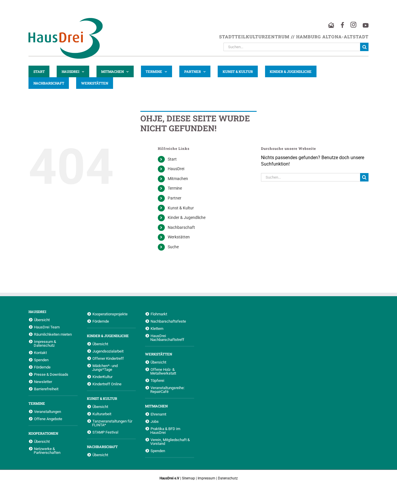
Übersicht (42, 320)
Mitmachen (178, 178)
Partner (174, 198)
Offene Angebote (48, 419)
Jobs (155, 421)
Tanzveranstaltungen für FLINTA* (112, 423)
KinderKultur (102, 377)
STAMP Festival (105, 432)
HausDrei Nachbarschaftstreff (167, 337)
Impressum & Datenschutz (45, 343)
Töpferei (157, 380)
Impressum (206, 478)
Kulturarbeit (101, 414)
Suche (173, 247)
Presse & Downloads (51, 374)
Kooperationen (43, 433)
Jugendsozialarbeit (108, 351)
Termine (175, 188)
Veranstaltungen (47, 411)
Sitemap (188, 478)
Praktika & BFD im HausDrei (165, 430)
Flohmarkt (159, 314)
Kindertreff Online (106, 384)
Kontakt (40, 352)
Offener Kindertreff (108, 358)
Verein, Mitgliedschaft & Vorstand (170, 441)
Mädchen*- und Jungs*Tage (105, 367)
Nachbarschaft (181, 227)
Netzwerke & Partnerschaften (47, 450)
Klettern (157, 328)
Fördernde (42, 367)
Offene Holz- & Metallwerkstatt (163, 371)
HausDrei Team (47, 327)
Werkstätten (179, 237)
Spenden (41, 360)
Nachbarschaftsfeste (168, 321)
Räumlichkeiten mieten (53, 334)
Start (172, 159)
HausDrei (176, 168)
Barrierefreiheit (46, 389)
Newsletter (43, 382)
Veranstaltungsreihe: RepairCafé (167, 389)
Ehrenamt (158, 414)
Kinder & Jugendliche (186, 217)
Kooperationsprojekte (110, 314)
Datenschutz (228, 478)
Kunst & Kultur (181, 208)
